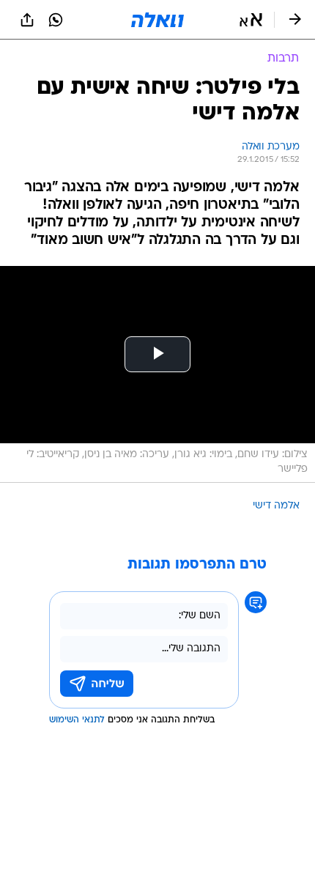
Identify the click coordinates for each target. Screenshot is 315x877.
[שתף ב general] (27, 20)
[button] (251, 19)
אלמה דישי (276, 506)
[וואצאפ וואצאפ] (55, 19)
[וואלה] (157, 19)
